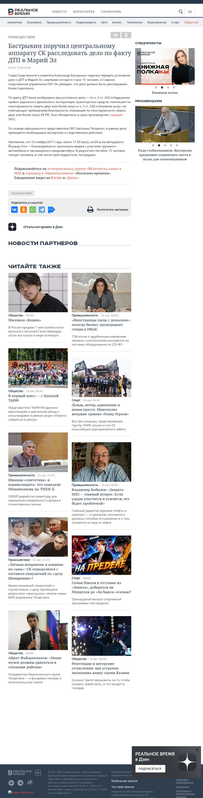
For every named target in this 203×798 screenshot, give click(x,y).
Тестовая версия (122, 787)
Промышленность (58, 22)
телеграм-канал (60, 168)
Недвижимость (86, 22)
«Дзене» (72, 178)
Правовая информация (184, 781)
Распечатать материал (112, 209)
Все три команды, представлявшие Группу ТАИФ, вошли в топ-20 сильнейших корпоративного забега (100, 417)
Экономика (34, 22)
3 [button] (168, 88)
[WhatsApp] (33, 209)
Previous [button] (138, 66)
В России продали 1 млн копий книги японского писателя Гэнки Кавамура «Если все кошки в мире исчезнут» (36, 327)
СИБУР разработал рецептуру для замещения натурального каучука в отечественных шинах (34, 492)
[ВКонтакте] (116, 35)
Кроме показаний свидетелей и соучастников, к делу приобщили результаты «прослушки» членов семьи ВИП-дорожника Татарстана (37, 580)
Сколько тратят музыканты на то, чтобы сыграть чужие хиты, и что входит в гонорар (101, 675)
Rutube (56, 178)
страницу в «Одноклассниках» (49, 173)
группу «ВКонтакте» (91, 168)
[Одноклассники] (126, 35)
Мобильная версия (124, 781)
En (190, 12)
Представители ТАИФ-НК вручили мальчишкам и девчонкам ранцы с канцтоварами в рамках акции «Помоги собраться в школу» (37, 407)
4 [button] (174, 88)
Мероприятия (157, 22)
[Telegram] (42, 209)
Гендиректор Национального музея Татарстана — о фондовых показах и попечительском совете (34, 670)
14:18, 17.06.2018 (19, 67)
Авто (104, 22)
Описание (182, 787)
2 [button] (162, 88)
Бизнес (117, 22)
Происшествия (21, 37)
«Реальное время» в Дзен (43, 227)
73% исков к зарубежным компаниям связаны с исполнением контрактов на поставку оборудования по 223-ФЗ (101, 332)
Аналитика (14, 22)
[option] (169, 66)
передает (116, 115)
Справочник (111, 11)
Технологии (135, 22)
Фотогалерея (84, 11)
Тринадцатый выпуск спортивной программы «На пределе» (101, 592)
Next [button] (192, 66)
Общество (191, 22)
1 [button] (156, 88)
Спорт (175, 22)
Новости (59, 11)
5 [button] (177, 145)
